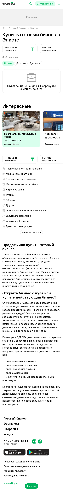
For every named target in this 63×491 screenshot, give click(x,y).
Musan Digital (11, 483)
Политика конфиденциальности (22, 466)
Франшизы (11, 423)
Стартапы (11, 429)
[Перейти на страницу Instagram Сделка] (34, 442)
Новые (8, 63)
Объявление (46, 3)
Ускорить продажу (14, 470)
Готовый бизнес (15, 418)
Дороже (21, 63)
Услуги (8, 434)
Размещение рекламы (16, 475)
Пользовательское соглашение (22, 461)
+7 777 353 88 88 (16, 440)
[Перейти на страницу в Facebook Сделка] (40, 442)
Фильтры (31, 486)
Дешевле (35, 63)
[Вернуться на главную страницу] (3, 28)
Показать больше (31, 232)
